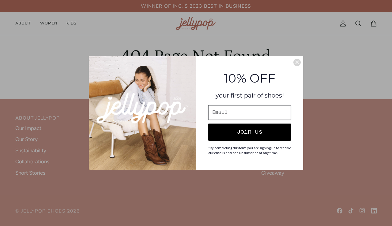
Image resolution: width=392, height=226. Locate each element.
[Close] (297, 62)
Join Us (249, 131)
